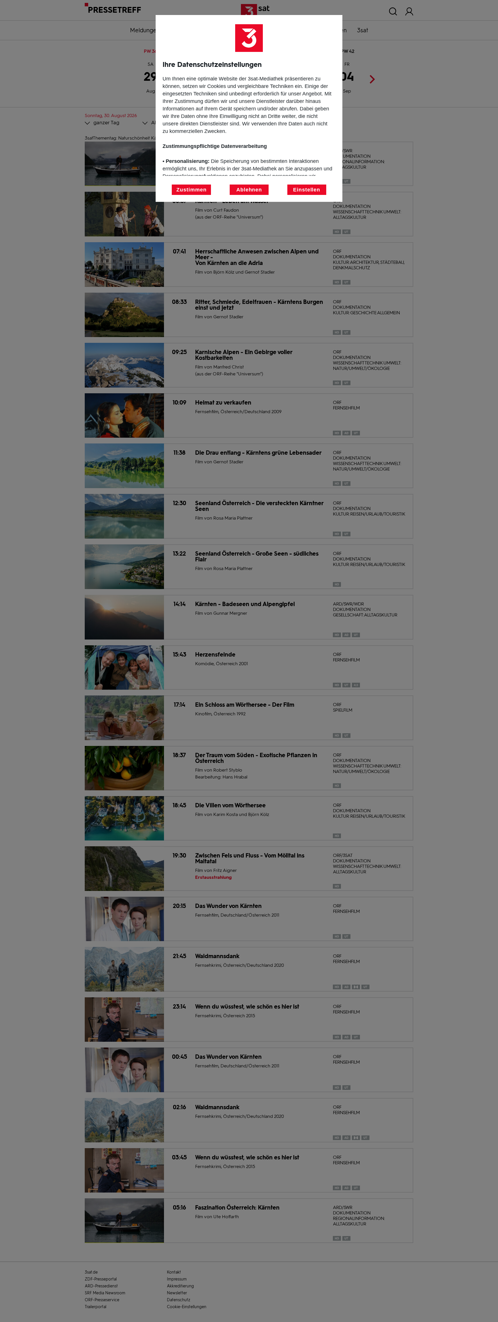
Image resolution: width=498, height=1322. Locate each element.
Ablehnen (249, 190)
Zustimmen (191, 190)
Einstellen (306, 190)
